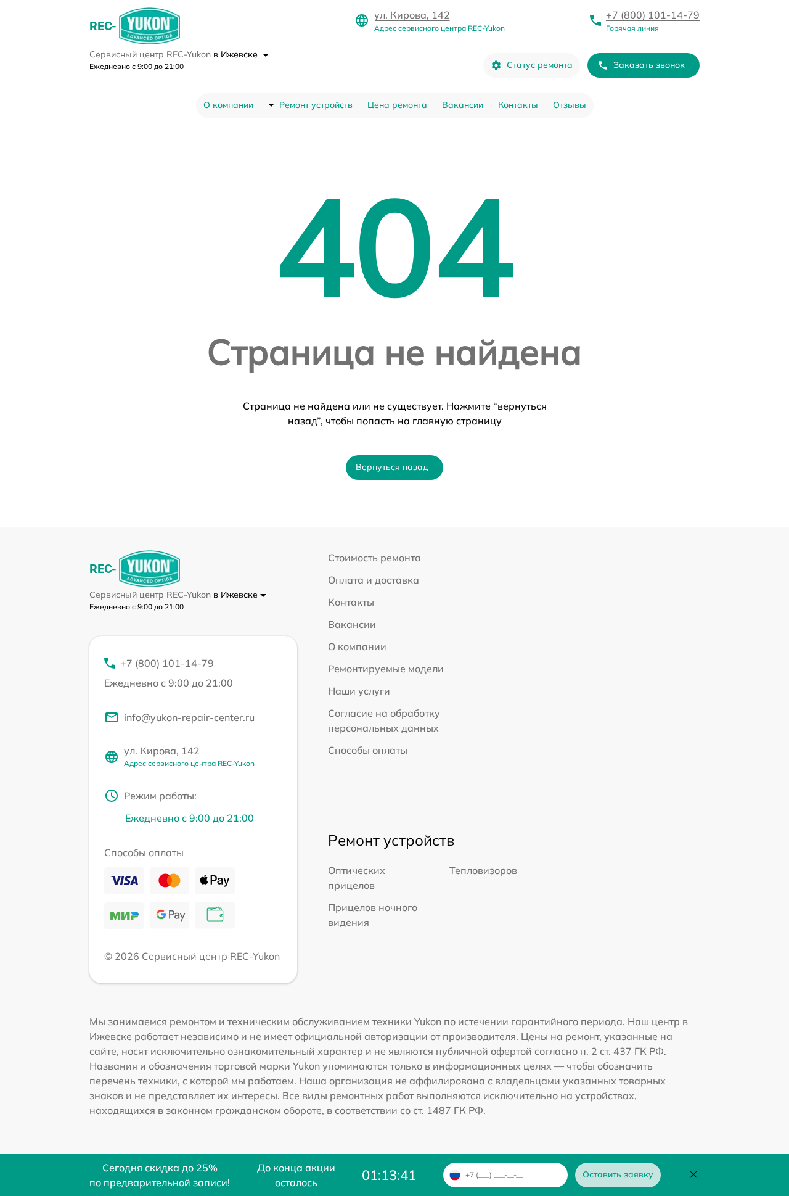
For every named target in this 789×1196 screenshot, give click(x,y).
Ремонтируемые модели (386, 668)
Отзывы (569, 104)
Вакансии (462, 104)
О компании (228, 104)
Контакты (518, 104)
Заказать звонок (649, 64)
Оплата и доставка (373, 580)
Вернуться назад (392, 466)
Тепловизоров (483, 870)
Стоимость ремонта (374, 557)
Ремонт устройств (316, 104)
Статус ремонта (540, 64)
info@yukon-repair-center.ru (189, 717)
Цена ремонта (397, 104)
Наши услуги (359, 691)
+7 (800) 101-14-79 (653, 15)
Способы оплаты (367, 750)
